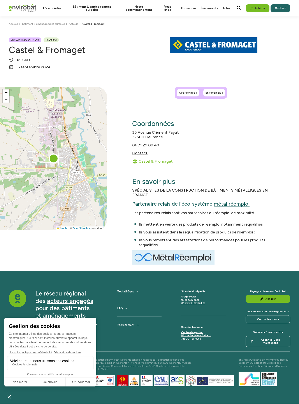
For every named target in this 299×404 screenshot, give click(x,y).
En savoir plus (214, 92)
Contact (140, 153)
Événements (209, 8)
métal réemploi (232, 204)
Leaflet (63, 228)
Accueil (13, 23)
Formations (188, 8)
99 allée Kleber (190, 299)
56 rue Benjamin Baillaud (196, 335)
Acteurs (73, 23)
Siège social (188, 296)
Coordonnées (188, 92)
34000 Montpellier (193, 302)
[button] (54, 158)
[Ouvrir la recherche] (239, 8)
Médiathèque (125, 291)
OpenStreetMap (82, 228)
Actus (226, 8)
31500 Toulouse (191, 338)
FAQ (120, 308)
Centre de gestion (192, 332)
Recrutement (126, 325)
